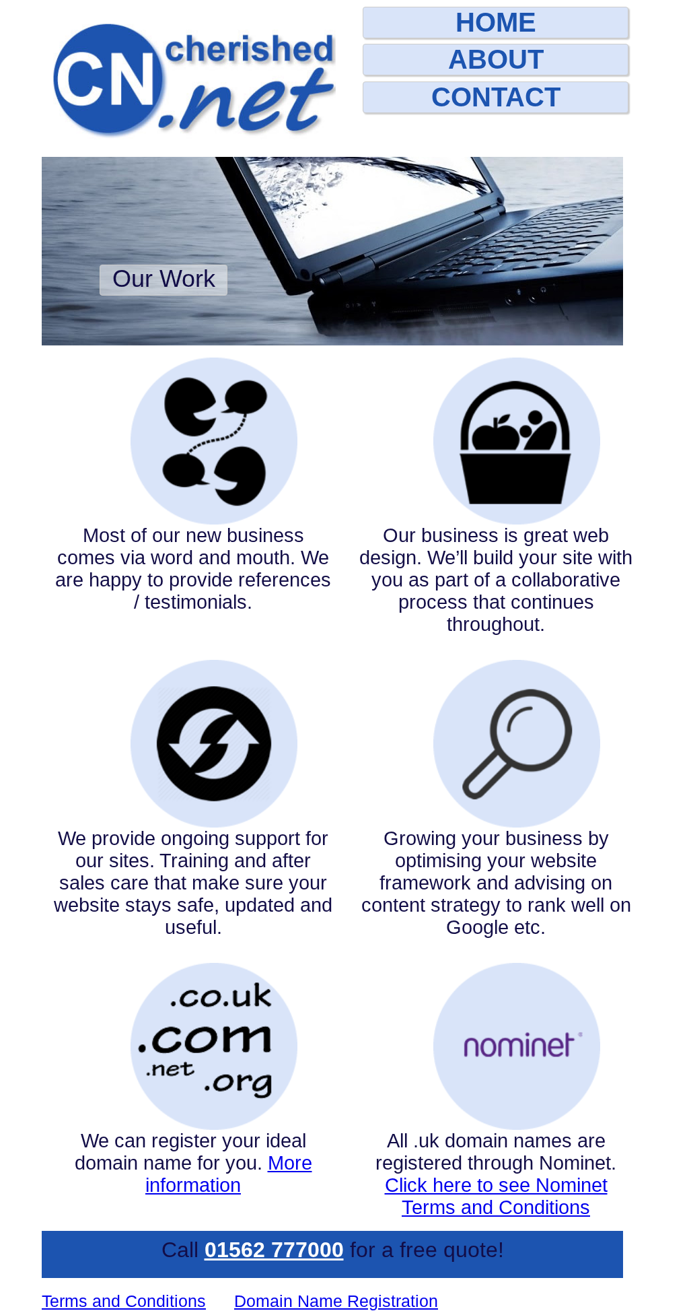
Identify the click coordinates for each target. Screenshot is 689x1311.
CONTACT (495, 97)
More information (228, 1174)
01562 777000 (274, 1250)
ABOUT (496, 59)
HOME (496, 22)
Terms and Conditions (124, 1300)
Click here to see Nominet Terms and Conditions (496, 1196)
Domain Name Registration (336, 1300)
